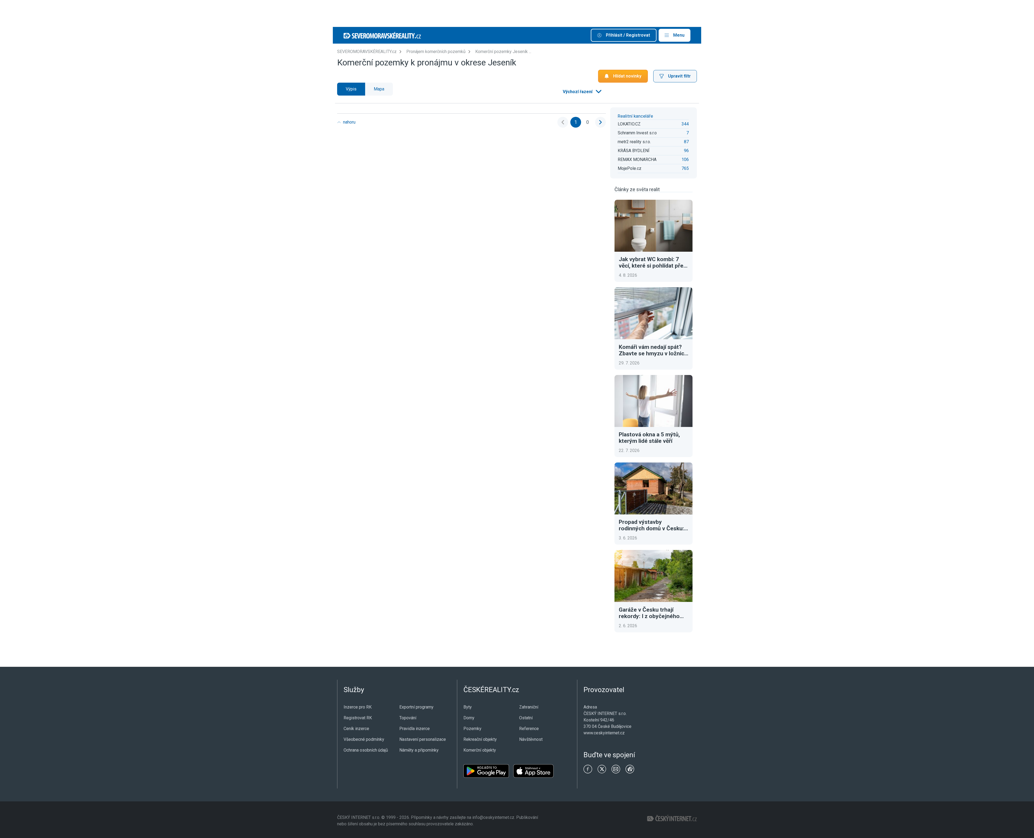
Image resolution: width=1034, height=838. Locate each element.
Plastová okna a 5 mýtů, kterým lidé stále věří (649, 437)
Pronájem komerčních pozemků (436, 51)
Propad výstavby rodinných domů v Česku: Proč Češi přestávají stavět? (651, 525)
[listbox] (582, 91)
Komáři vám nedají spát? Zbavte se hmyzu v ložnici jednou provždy (652, 350)
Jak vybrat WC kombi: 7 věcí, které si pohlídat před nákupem (653, 262)
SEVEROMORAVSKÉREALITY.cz (367, 51)
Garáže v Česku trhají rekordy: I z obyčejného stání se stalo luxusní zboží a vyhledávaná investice (653, 612)
